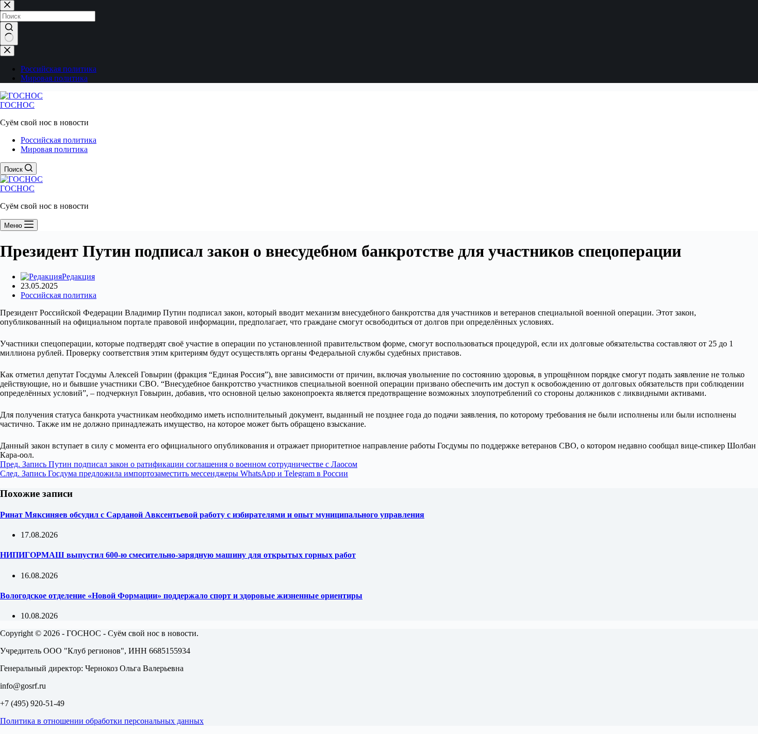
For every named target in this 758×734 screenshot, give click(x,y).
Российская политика (58, 140)
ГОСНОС (17, 105)
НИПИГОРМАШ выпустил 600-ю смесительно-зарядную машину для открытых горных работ (178, 554)
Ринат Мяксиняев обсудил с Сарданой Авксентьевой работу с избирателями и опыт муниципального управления (212, 514)
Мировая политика (54, 149)
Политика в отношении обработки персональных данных (102, 720)
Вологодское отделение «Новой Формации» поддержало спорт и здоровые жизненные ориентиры (181, 595)
